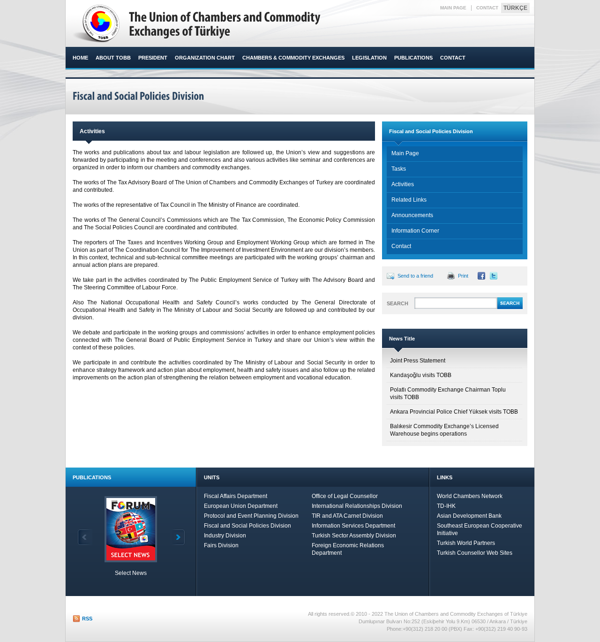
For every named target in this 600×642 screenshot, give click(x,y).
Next (177, 537)
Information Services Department (353, 525)
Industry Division (225, 535)
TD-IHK (446, 506)
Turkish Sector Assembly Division (354, 535)
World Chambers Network (469, 496)
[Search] (510, 307)
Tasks (398, 169)
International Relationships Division (357, 506)
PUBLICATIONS (413, 57)
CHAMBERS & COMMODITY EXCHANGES (293, 57)
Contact (401, 246)
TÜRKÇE (515, 8)
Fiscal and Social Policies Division (247, 525)
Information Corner (415, 230)
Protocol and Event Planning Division (251, 516)
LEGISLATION (369, 57)
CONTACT (487, 7)
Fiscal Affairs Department (235, 496)
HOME (80, 57)
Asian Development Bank (469, 516)
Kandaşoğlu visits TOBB (420, 375)
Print (463, 276)
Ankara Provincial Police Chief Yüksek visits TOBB (454, 411)
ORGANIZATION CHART (205, 57)
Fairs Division (221, 545)
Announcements (412, 215)
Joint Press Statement (417, 360)
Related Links (409, 199)
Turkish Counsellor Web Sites (474, 553)
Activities (402, 184)
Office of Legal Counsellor (345, 496)
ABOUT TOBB (113, 57)
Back (84, 537)
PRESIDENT (152, 57)
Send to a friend (415, 276)
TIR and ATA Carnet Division (347, 516)
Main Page (405, 153)
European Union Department (241, 506)
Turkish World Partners (466, 543)
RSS (87, 618)
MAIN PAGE (453, 7)
